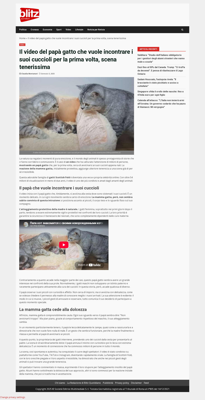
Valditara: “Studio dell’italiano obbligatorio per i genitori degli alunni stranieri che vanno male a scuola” (161, 58)
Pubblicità (108, 382)
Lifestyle (79, 29)
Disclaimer (136, 382)
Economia (47, 29)
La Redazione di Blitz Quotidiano (84, 382)
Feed (146, 382)
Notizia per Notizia (96, 29)
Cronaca (35, 29)
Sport (58, 29)
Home (22, 38)
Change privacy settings (12, 397)
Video (68, 29)
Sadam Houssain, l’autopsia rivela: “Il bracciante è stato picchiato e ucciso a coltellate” (158, 82)
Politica (22, 29)
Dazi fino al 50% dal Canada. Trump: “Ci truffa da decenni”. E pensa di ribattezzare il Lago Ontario (161, 70)
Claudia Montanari (29, 73)
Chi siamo (60, 382)
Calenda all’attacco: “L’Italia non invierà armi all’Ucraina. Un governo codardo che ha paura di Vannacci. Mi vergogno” (161, 103)
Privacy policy (122, 382)
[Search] (182, 29)
